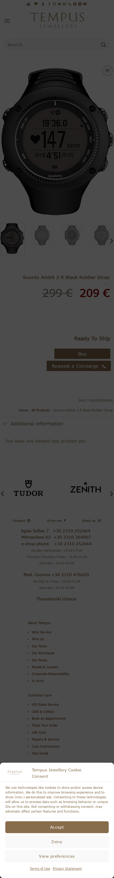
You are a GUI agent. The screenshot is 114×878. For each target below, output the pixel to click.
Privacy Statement (67, 869)
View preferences (57, 856)
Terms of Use (40, 869)
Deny (57, 841)
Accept (57, 827)
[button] (106, 773)
